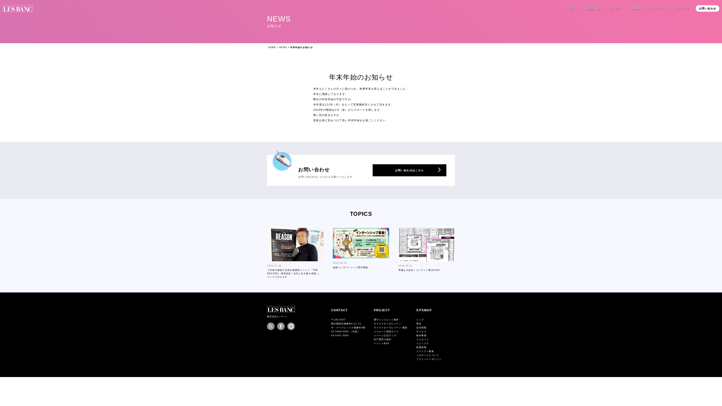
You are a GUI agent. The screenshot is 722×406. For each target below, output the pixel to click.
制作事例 (637, 8)
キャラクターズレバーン (387, 323)
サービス (615, 8)
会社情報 (593, 8)
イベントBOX (381, 343)
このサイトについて (427, 355)
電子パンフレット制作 (386, 319)
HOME (272, 47)
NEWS (283, 47)
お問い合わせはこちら (409, 170)
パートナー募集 (425, 351)
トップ (420, 319)
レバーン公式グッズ (385, 335)
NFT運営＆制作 (382, 339)
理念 (571, 8)
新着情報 (421, 347)
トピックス (681, 8)
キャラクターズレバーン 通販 (390, 327)
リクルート (659, 8)
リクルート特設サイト (386, 331)
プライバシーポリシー (428, 359)
